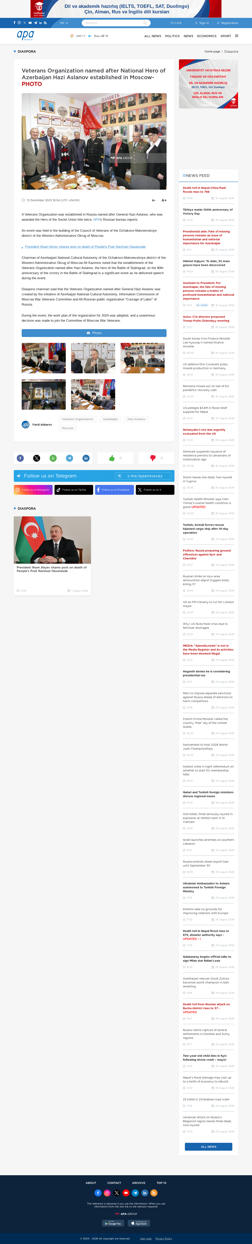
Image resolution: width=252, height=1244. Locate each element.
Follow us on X (152, 489)
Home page (212, 51)
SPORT (225, 36)
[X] (24, 23)
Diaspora (231, 51)
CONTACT (114, 1182)
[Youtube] (30, 23)
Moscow (67, 428)
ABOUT (91, 1182)
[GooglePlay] (113, 1223)
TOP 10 (161, 1182)
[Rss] (45, 23)
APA (96, 219)
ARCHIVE (138, 1182)
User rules (146, 1238)
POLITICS (172, 36)
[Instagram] (19, 23)
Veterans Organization (77, 419)
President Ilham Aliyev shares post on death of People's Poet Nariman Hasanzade (85, 247)
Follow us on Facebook (115, 489)
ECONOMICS (207, 36)
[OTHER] (234, 36)
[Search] (145, 23)
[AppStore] (139, 1223)
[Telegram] (35, 23)
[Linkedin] (40, 23)
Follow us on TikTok (74, 489)
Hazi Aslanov (136, 419)
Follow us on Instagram (35, 489)
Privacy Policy (164, 1238)
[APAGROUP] (126, 1214)
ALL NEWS (152, 36)
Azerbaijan (110, 419)
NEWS (188, 36)
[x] (116, 1193)
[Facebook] (14, 23)
